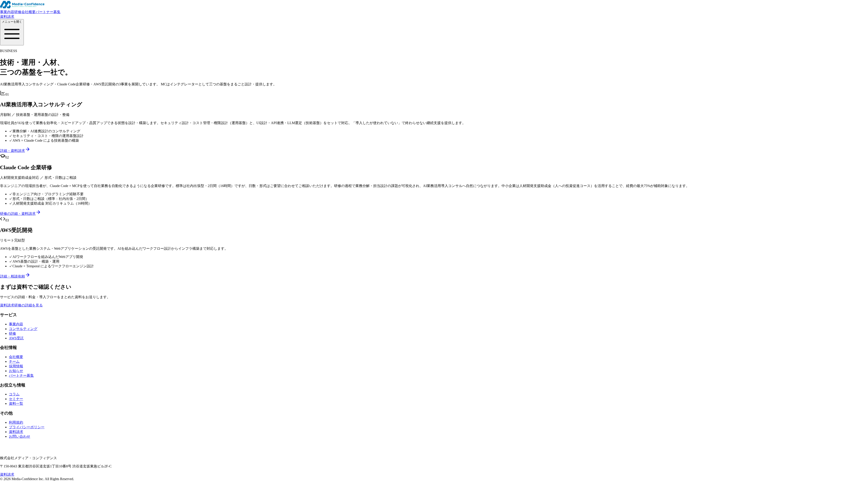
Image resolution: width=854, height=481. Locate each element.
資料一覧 (16, 403)
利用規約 (16, 422)
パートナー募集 (48, 12)
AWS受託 (16, 338)
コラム (14, 394)
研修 (17, 12)
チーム (14, 361)
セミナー (16, 399)
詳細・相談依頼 (12, 276)
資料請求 (7, 16)
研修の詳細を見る (28, 305)
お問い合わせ (19, 436)
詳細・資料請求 (12, 151)
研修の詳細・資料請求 (18, 213)
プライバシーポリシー (26, 427)
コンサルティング (23, 329)
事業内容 (7, 12)
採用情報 (16, 366)
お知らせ (16, 371)
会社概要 (28, 12)
